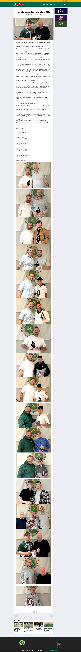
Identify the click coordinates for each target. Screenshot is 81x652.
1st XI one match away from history (18, 629)
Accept (52, 650)
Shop (62, 4)
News (58, 4)
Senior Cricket (45, 4)
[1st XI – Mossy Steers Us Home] (38, 624)
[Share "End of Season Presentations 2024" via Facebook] (33, 612)
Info (54, 4)
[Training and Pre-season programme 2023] (48, 624)
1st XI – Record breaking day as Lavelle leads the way (28, 630)
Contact (65, 4)
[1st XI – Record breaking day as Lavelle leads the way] (28, 625)
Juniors (51, 4)
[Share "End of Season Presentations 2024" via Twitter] (35, 612)
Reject (56, 650)
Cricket (40, 14)
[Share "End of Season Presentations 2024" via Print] (36, 612)
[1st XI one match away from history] (18, 624)
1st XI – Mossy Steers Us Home (38, 629)
